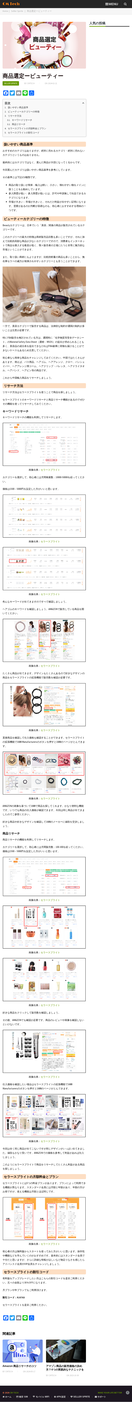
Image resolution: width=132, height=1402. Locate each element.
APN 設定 (61, 1397)
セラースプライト (50, 469)
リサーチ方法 (14, 115)
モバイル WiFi (42, 1397)
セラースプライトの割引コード (23, 132)
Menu (113, 4)
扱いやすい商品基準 (18, 107)
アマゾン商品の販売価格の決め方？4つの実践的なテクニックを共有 (65, 1369)
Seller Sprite (10, 83)
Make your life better (110, 1392)
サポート (101, 1397)
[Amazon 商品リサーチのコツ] (23, 1351)
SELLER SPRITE (81, 1397)
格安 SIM (23, 1397)
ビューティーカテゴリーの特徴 (23, 111)
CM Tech (11, 4)
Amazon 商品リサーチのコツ (20, 1366)
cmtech (31, 83)
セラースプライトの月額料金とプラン (27, 128)
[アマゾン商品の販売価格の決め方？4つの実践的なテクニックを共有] (66, 1351)
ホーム (8, 1397)
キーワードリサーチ (22, 120)
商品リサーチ (18, 124)
